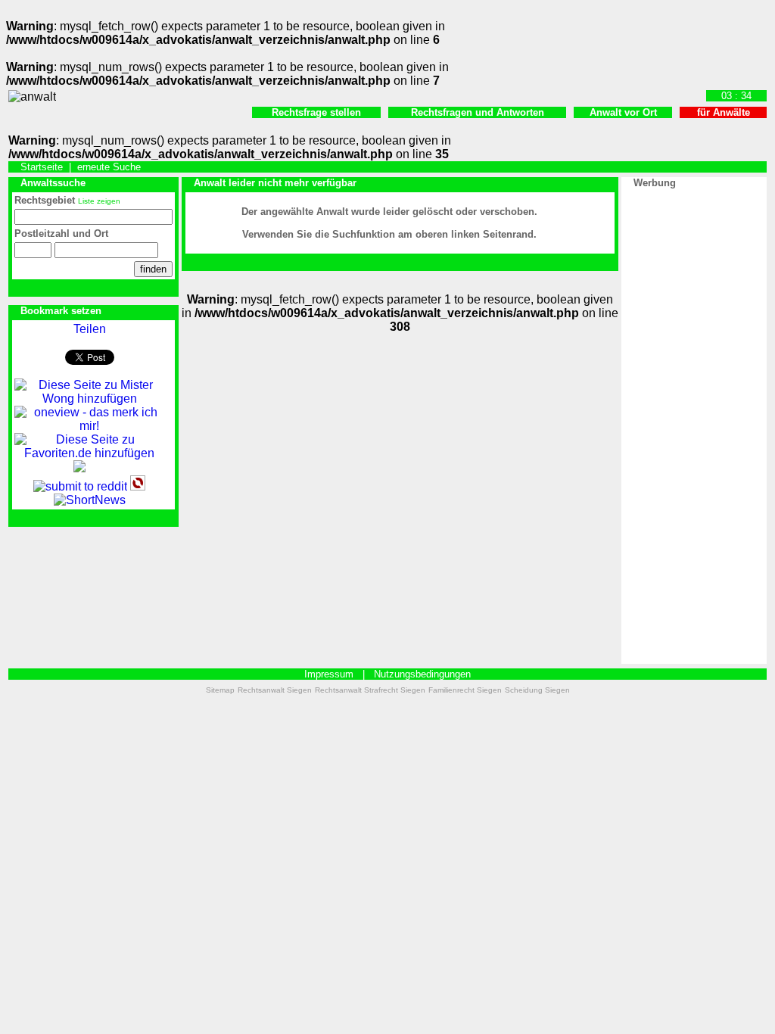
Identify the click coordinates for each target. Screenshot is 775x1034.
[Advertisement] (694, 419)
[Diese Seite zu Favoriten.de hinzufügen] (89, 453)
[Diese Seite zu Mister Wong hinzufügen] (89, 398)
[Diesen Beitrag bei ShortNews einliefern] (90, 500)
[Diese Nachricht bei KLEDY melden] (79, 468)
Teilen (89, 328)
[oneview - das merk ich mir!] (89, 425)
